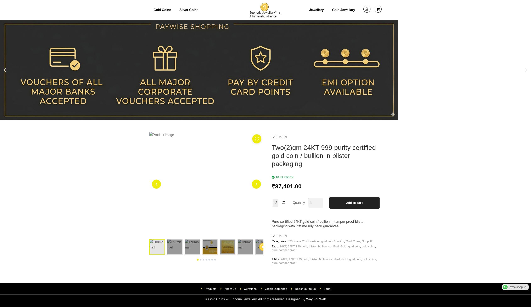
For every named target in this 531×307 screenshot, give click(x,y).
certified (333, 246)
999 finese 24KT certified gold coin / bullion (316, 241)
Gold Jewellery (343, 10)
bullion (322, 246)
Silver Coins (189, 10)
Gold (343, 246)
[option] (206, 184)
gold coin (354, 246)
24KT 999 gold (297, 246)
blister (313, 246)
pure (275, 250)
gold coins (368, 246)
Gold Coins (162, 10)
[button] (4, 69)
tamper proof (287, 250)
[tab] (198, 260)
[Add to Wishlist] (275, 203)
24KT (283, 246)
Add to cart (354, 203)
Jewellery (316, 10)
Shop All (367, 241)
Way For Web (316, 299)
